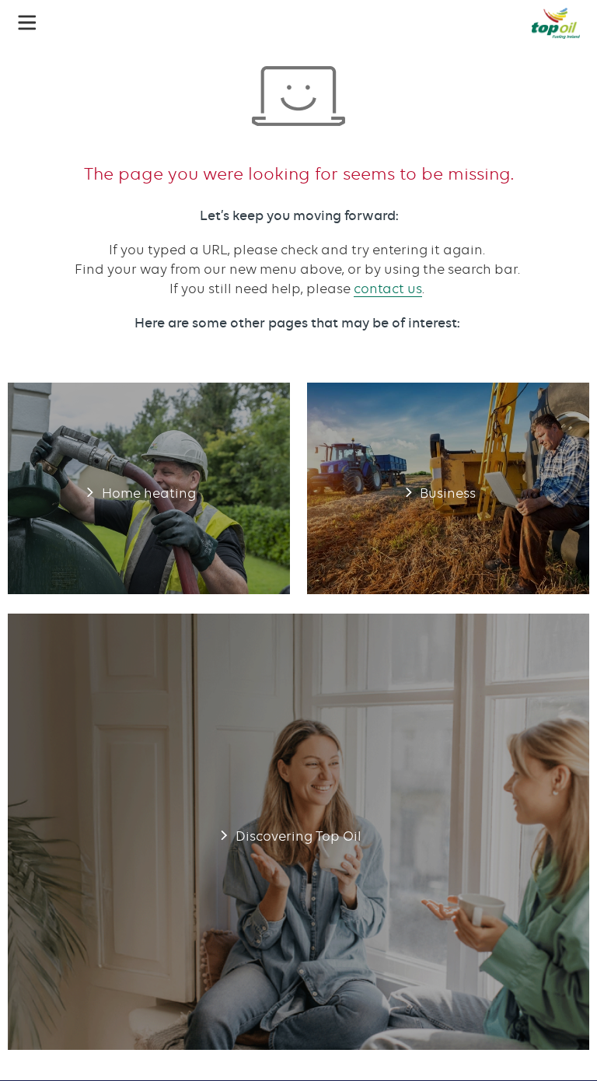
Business (448, 488)
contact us (388, 288)
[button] (27, 22)
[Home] (556, 23)
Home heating (149, 488)
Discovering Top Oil (298, 832)
